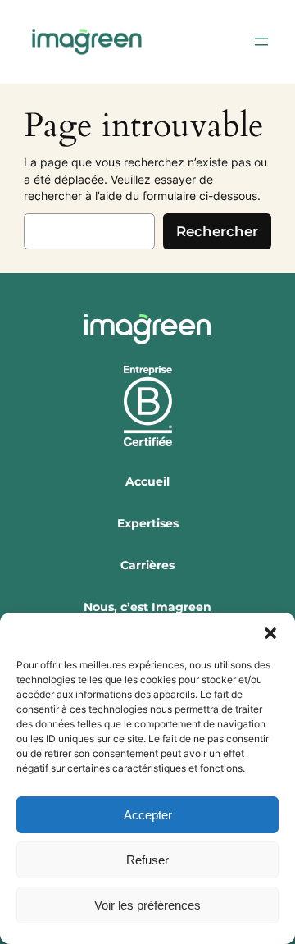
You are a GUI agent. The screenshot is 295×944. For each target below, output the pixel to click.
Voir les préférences (147, 905)
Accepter (148, 815)
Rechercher (217, 231)
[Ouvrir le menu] (261, 42)
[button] (270, 633)
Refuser (147, 860)
